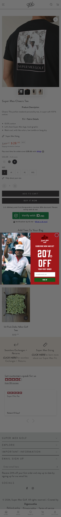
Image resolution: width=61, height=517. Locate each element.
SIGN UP (45, 280)
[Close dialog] (56, 235)
